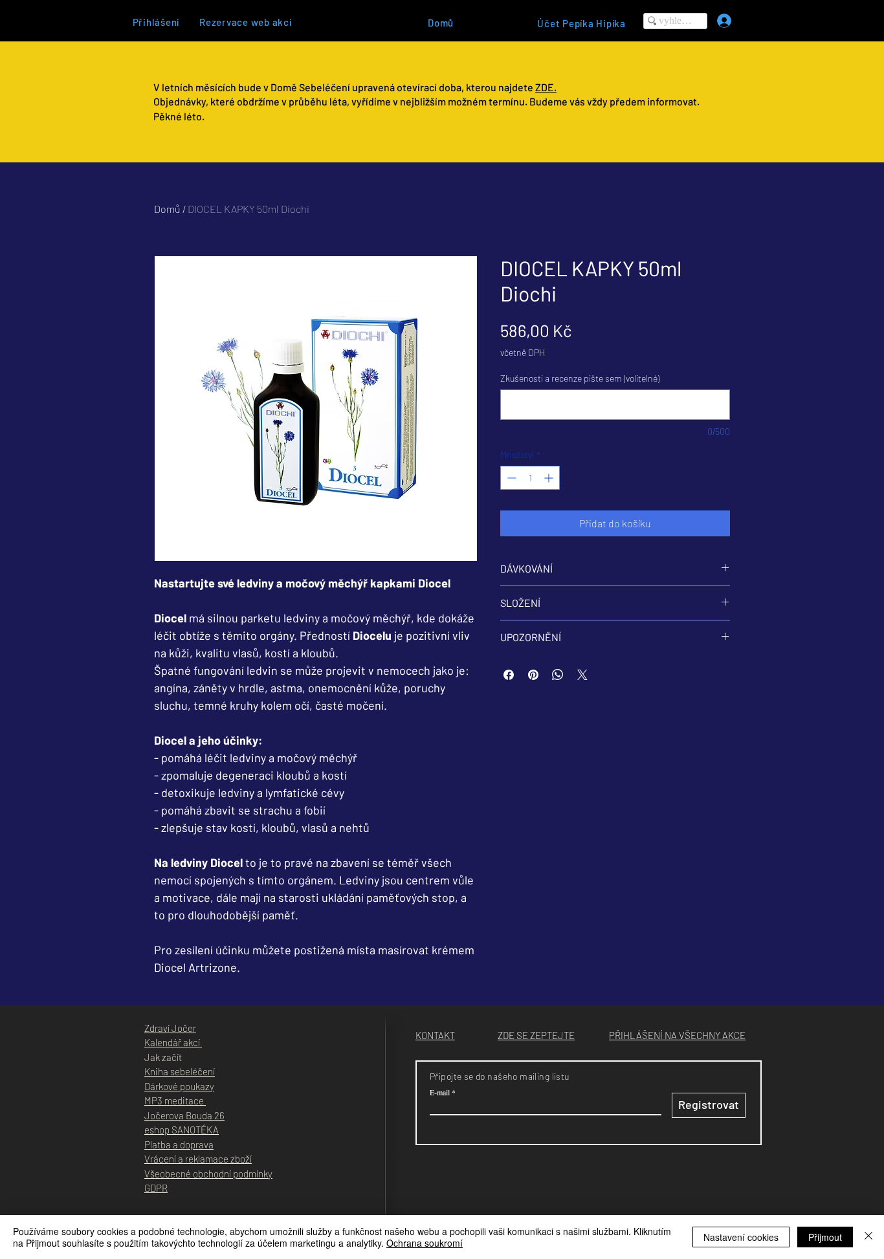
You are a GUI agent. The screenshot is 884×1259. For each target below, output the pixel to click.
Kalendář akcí (173, 1042)
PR (162, 1188)
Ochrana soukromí (424, 1242)
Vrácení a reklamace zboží (198, 1159)
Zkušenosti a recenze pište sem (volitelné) (579, 378)
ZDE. (546, 87)
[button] (536, 1035)
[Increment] (550, 477)
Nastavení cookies (741, 1237)
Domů (167, 209)
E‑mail (440, 1092)
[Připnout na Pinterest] (533, 675)
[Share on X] (582, 675)
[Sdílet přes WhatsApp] (558, 675)
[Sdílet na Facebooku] (508, 675)
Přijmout (825, 1237)
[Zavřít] (868, 1237)
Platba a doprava (179, 1144)
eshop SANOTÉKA (181, 1129)
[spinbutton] (530, 477)
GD (150, 1188)
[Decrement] (510, 477)
